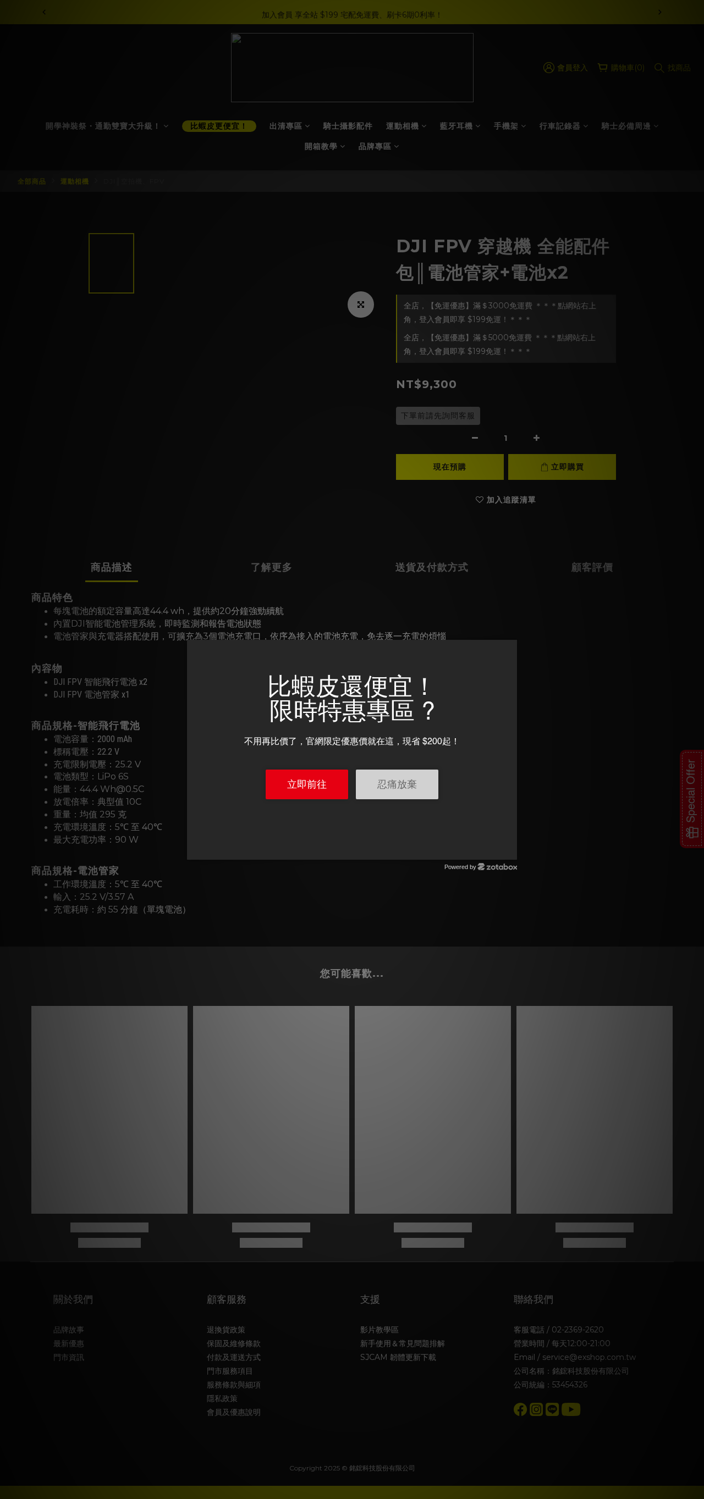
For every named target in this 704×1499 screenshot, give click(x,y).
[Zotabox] (510, 850)
